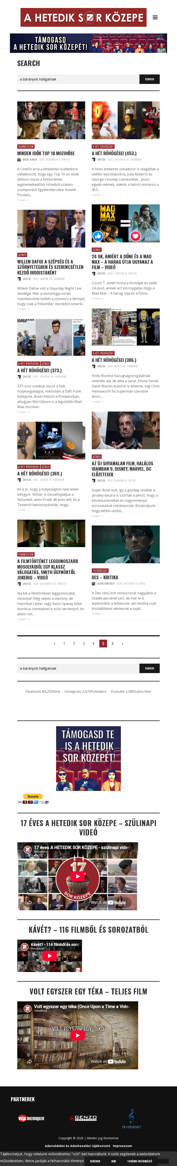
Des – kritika (105, 577)
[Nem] (163, 1161)
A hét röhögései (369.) (39, 473)
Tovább (22, 200)
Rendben (95, 1161)
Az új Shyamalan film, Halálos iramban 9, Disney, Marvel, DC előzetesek (122, 469)
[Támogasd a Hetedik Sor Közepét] (88, 42)
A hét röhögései (103, 146)
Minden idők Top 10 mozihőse (46, 153)
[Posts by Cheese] (93, 159)
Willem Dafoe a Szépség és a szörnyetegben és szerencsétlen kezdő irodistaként (50, 267)
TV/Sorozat (100, 570)
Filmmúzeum (25, 146)
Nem (113, 1161)
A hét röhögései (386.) (114, 360)
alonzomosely (106, 583)
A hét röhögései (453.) (114, 153)
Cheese (101, 159)
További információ (139, 1161)
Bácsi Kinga (30, 159)
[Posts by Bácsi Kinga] (19, 159)
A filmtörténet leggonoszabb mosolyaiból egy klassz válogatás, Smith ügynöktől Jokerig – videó (47, 569)
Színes (97, 249)
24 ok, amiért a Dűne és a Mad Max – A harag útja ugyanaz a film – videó (122, 262)
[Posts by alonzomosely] (93, 583)
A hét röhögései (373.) (39, 370)
